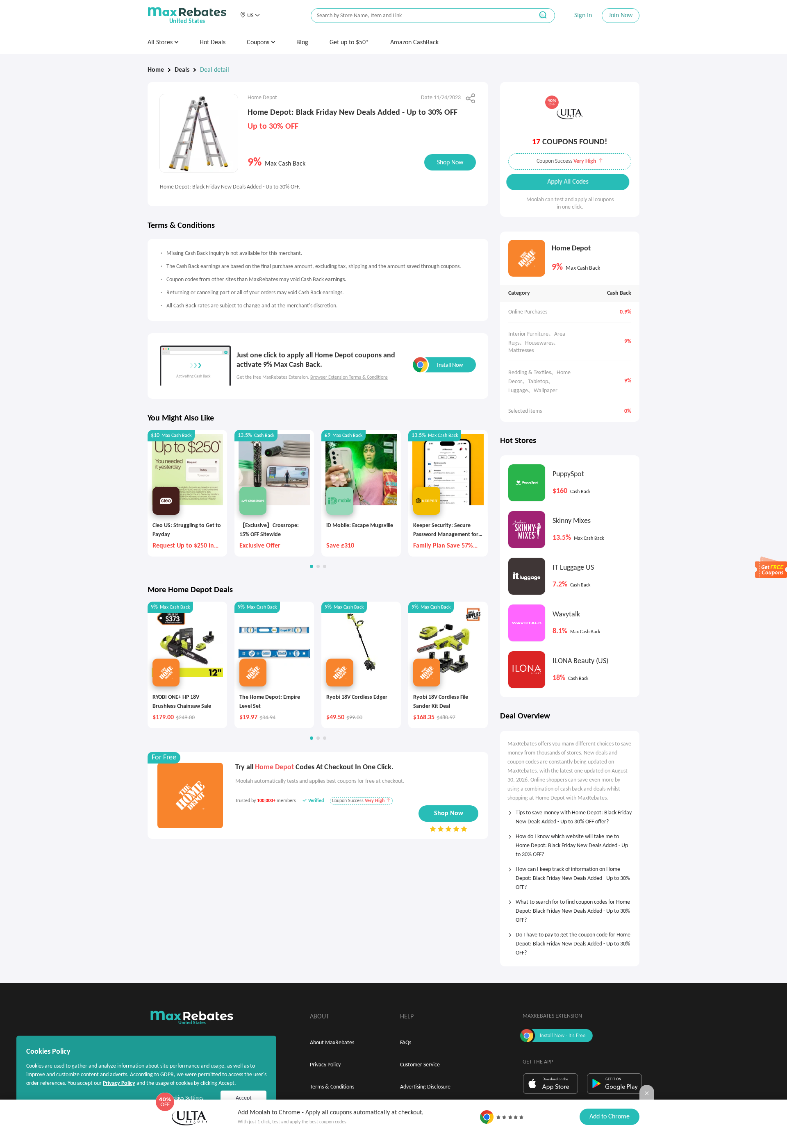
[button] (249, 15)
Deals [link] (182, 70)
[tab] (569, 815)
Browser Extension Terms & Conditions (349, 377)
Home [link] (156, 70)
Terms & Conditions (332, 1087)
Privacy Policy (325, 1065)
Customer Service (420, 1065)
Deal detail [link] (214, 70)
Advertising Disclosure (425, 1087)
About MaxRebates (332, 1043)
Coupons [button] (259, 42)
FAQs (405, 1043)
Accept (244, 1098)
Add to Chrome (609, 1117)
